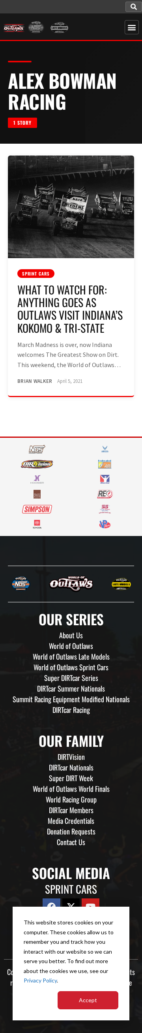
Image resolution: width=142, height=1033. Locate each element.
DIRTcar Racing (71, 710)
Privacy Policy (40, 980)
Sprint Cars (36, 273)
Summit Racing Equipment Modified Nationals (71, 699)
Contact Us (71, 842)
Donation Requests (71, 831)
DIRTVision (71, 757)
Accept (88, 1000)
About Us (71, 635)
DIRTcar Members (71, 810)
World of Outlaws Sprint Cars (71, 667)
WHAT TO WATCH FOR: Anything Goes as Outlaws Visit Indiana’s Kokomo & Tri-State (70, 308)
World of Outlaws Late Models (71, 656)
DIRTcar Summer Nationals (71, 688)
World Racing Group (71, 799)
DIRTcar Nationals (71, 767)
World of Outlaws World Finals (71, 789)
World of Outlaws (71, 646)
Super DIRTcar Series (71, 678)
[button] (133, 7)
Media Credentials (71, 821)
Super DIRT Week (71, 778)
